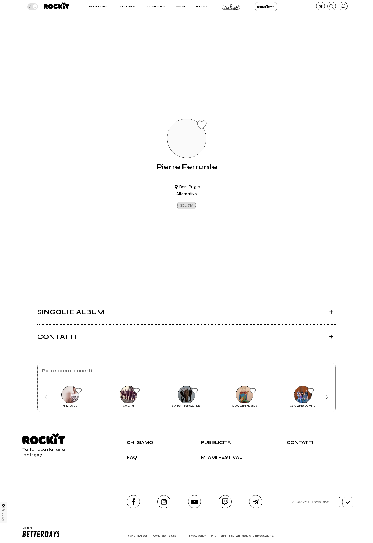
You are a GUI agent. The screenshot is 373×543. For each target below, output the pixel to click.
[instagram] (163, 501)
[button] (46, 397)
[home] (56, 6)
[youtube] (194, 501)
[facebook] (133, 501)
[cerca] (331, 6)
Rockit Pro (266, 6)
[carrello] (320, 6)
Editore (26, 529)
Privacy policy (196, 535)
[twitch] (225, 501)
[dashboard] (343, 6)
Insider (231, 6)
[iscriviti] (347, 502)
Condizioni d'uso (164, 535)
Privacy (3, 514)
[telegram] (255, 501)
